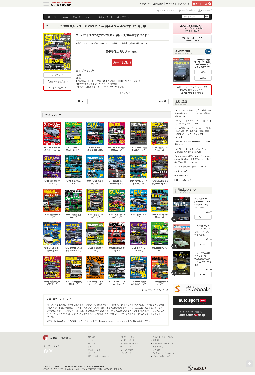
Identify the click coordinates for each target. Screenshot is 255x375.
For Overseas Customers (163, 353)
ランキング (105, 16)
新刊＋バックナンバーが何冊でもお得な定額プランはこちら (192, 90)
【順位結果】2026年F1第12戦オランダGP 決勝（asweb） (193, 143)
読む (204, 72)
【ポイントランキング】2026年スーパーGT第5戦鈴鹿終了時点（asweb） (191, 150)
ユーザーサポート (188, 10)
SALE (65, 16)
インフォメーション (167, 10)
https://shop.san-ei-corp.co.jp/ (112, 321)
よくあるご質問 (126, 350)
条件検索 (91, 353)
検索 (207, 16)
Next (83, 101)
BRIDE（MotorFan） (183, 180)
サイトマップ (206, 10)
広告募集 (156, 350)
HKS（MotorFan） (182, 175)
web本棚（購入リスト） (179, 3)
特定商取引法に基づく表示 (163, 337)
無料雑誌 (91, 337)
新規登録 (159, 3)
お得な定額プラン (58, 88)
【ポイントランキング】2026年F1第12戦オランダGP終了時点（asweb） (192, 122)
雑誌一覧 (91, 343)
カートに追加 (122, 62)
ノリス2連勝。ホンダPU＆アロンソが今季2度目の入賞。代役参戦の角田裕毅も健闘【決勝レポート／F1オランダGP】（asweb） (193, 132)
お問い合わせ (125, 353)
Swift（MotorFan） (182, 171)
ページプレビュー (58, 75)
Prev (161, 101)
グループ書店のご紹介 (161, 356)
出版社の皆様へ (159, 347)
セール (90, 340)
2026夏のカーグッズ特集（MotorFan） (191, 166)
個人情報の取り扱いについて (164, 343)
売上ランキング (94, 350)
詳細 (204, 78)
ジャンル (89, 16)
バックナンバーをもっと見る (156, 289)
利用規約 (156, 340)
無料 (56, 16)
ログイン (146, 3)
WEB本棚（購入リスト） (130, 343)
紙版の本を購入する (58, 81)
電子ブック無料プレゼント (98, 356)
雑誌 (77, 16)
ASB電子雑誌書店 (60, 338)
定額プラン (124, 16)
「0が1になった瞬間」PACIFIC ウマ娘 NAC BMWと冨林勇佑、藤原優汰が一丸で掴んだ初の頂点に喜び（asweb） (193, 159)
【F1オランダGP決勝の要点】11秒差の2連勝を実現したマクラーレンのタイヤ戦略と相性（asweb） (192, 113)
